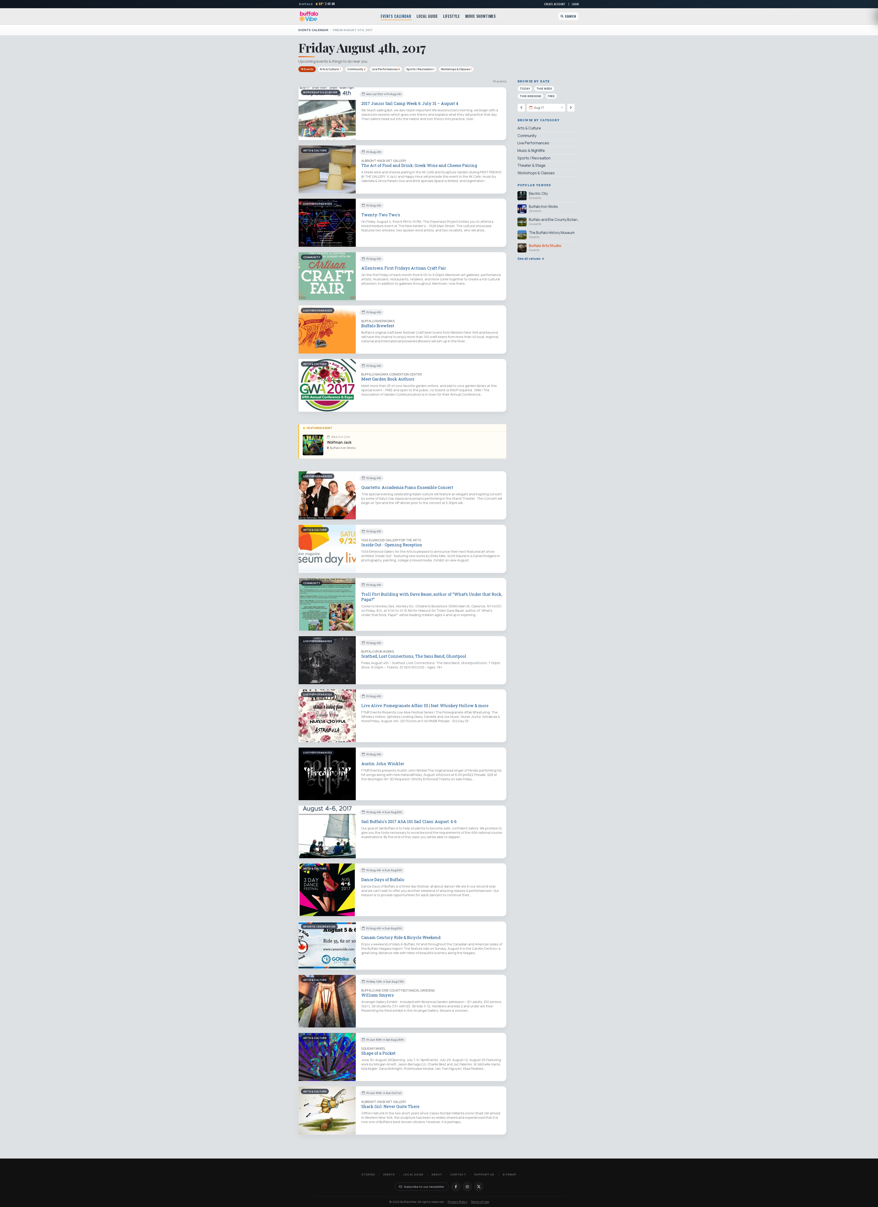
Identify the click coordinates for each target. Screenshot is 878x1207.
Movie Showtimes (480, 16)
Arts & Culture (330, 69)
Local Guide (427, 16)
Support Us (484, 1174)
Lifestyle (451, 16)
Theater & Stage (531, 165)
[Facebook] (455, 1186)
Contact (458, 1174)
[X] (478, 1186)
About (436, 1174)
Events (389, 1174)
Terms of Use (480, 1202)
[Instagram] (467, 1186)
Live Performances (386, 69)
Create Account (554, 4)
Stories (368, 1174)
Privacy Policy (457, 1202)
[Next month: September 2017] (571, 107)
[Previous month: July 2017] (521, 107)
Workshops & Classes (456, 69)
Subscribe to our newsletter (424, 1187)
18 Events (307, 69)
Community (356, 69)
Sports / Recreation (420, 69)
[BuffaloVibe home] (309, 16)
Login (575, 4)
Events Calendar (396, 16)
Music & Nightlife (531, 150)
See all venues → (530, 258)
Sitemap (509, 1174)
